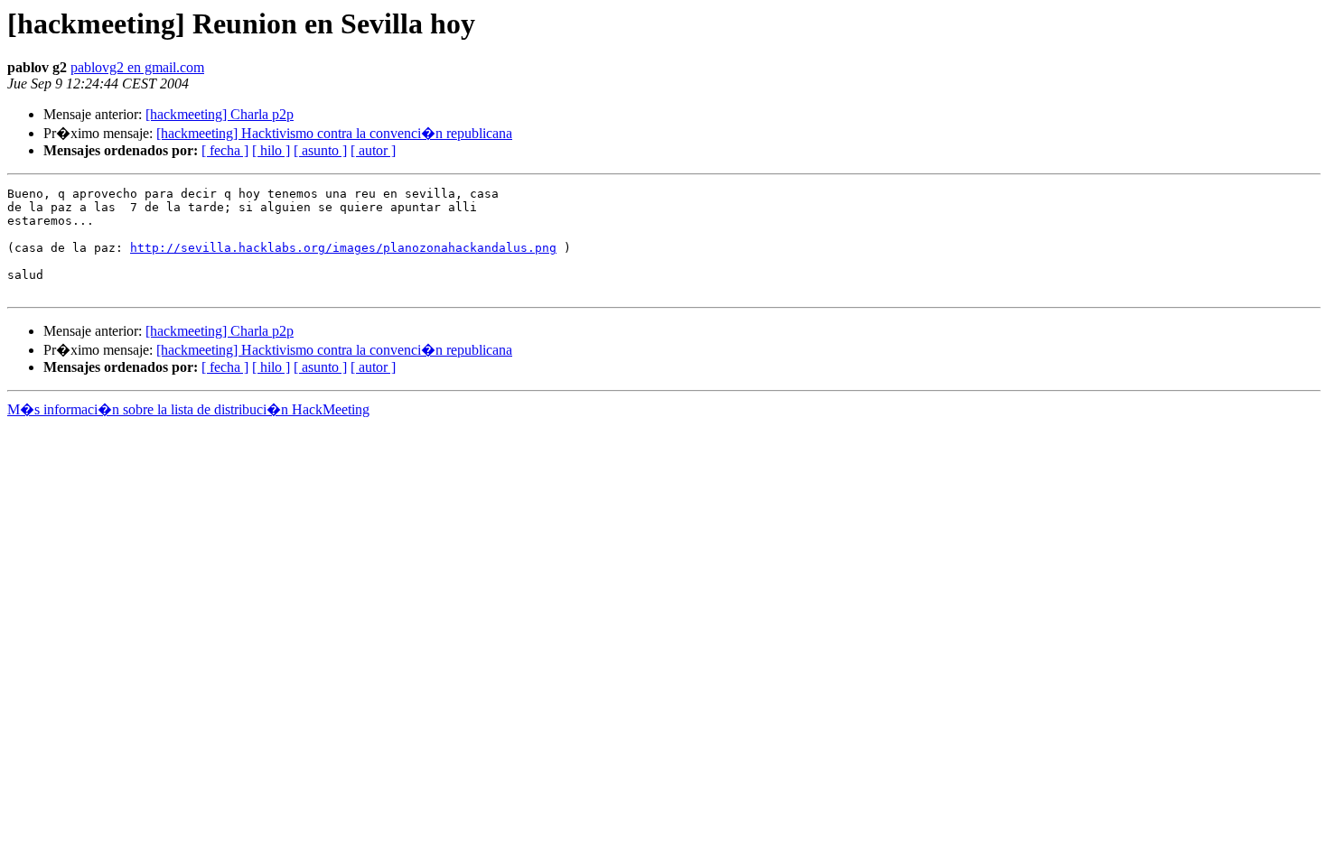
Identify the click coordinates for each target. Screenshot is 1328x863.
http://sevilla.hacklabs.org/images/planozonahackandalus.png (343, 248)
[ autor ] (373, 150)
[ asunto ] (320, 150)
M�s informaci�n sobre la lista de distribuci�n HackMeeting (188, 409)
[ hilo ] (271, 150)
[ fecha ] (224, 150)
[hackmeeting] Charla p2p (219, 114)
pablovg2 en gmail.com (137, 67)
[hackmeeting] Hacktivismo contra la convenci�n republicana (334, 133)
